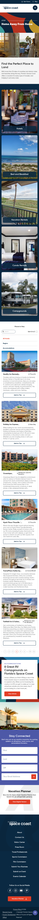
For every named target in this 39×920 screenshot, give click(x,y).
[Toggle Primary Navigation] (35, 7)
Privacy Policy (17, 909)
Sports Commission (19, 857)
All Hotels (6, 338)
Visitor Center (19, 842)
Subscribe (33, 776)
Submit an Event (19, 871)
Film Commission (19, 862)
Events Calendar (19, 876)
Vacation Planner (18, 899)
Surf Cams (26, 1)
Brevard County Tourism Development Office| (9, 914)
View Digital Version (19, 802)
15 (30, 651)
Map (35, 1)
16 (34, 651)
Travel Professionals (19, 852)
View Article (12, 694)
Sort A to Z (31, 331)
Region (5, 343)
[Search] (3, 331)
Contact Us (19, 837)
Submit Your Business (19, 867)
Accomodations (8, 348)
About (19, 832)
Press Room (19, 847)
